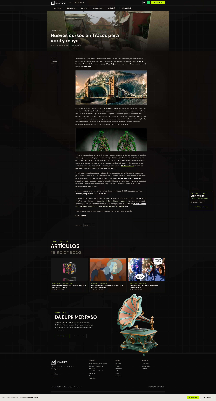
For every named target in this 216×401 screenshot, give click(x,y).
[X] (83, 2)
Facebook (76, 386)
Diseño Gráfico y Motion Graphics (98, 363)
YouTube (65, 386)
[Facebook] (81, 2)
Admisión (112, 8)
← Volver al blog (56, 30)
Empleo (84, 8)
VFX (90, 376)
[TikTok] (73, 2)
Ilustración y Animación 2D (96, 366)
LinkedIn (54, 61)
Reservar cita (145, 363)
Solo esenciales (207, 397)
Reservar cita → (62, 336)
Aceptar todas (193, 397)
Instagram (53, 386)
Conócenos (97, 8)
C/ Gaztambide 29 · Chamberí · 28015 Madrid (62, 367)
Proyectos (71, 8)
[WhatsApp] (148, 2)
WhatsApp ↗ (54, 373)
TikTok (59, 386)
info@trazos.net (55, 377)
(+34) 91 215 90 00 (55, 375)
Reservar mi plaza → (201, 207)
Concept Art (92, 373)
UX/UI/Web (92, 368)
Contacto (157, 3)
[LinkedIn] (78, 2)
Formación (57, 8)
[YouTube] (75, 2)
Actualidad (126, 8)
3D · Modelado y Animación (96, 371)
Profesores (118, 371)
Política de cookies (32, 397)
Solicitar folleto (78, 336)
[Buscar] (144, 2)
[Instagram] (70, 2)
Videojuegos (92, 378)
